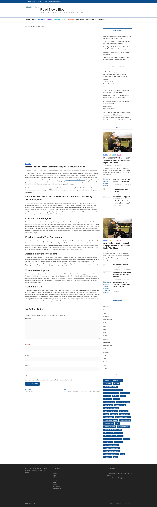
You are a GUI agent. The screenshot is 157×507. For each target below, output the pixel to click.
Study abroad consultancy (111, 448)
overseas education (123, 426)
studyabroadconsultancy (111, 445)
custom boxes (124, 393)
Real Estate (106, 342)
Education (106, 316)
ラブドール (106, 72)
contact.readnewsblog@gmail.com (52, 1)
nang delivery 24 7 (120, 405)
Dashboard (102, 19)
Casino (105, 310)
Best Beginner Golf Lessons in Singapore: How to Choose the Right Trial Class (116, 160)
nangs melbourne (125, 420)
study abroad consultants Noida (75, 170)
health (122, 396)
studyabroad (118, 442)
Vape (104, 365)
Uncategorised (107, 362)
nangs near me (109, 423)
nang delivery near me (110, 411)
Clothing (116, 383)
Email (27, 355)
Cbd (104, 313)
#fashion (107, 380)
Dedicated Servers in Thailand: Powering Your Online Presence (121, 284)
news (117, 423)
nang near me (123, 411)
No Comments (42, 170)
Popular (114, 154)
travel (115, 457)
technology (107, 457)
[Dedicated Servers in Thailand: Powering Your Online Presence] (107, 287)
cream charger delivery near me (113, 390)
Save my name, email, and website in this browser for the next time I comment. (48, 380)
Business (41, 19)
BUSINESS (108, 383)
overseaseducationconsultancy (113, 429)
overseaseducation (110, 426)
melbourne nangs (109, 402)
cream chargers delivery (111, 393)
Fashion (105, 323)
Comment (28, 318)
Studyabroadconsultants (111, 454)
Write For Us (91, 19)
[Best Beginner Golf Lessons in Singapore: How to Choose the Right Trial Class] (117, 142)
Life (110, 154)
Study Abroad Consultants (112, 451)
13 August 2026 (108, 165)
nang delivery (108, 405)
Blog (34, 19)
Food (104, 326)
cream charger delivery (111, 386)
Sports (49, 19)
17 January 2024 (117, 279)
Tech (104, 358)
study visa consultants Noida (90, 170)
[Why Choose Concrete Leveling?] (107, 191)
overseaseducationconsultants (113, 439)
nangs (106, 414)
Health (105, 329)
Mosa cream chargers (123, 402)
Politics (71, 19)
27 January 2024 (117, 205)
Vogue (105, 368)
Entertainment (107, 319)
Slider (119, 154)
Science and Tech (57, 488)
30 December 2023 (118, 289)
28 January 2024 (117, 194)
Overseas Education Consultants (113, 436)
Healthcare (107, 399)
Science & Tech (59, 19)
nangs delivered (124, 414)
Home (28, 19)
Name (27, 345)
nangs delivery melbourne (122, 417)
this (84, 274)
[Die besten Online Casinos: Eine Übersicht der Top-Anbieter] (107, 274)
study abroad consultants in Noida (58, 170)
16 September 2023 (31, 170)
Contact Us (80, 19)
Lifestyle (116, 399)
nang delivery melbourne (111, 408)
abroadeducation (117, 380)
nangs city (114, 414)
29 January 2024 (117, 184)
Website (27, 365)
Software (106, 352)
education (107, 396)
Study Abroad (108, 442)
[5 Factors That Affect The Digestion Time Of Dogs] (107, 183)
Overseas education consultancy (113, 433)
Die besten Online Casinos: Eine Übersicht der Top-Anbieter (122, 274)
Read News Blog (52, 9)
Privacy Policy (127, 503)
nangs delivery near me (111, 420)
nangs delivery (108, 417)
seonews (126, 439)
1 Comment (126, 279)
